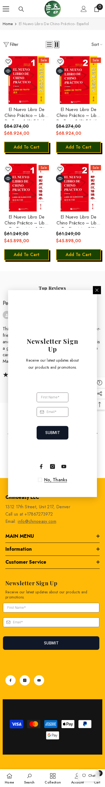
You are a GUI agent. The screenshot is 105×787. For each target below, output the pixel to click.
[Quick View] (8, 71)
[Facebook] (10, 680)
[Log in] (84, 9)
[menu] (6, 9)
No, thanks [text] (55, 480)
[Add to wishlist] (8, 62)
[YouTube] (39, 680)
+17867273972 (38, 514)
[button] (49, 44)
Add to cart (27, 147)
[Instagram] (25, 680)
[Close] (97, 290)
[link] (29, 778)
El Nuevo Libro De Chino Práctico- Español (54, 23)
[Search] (21, 9)
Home (8, 23)
